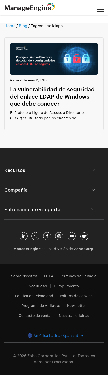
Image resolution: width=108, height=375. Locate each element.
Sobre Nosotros (24, 276)
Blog (23, 26)
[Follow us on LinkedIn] (24, 236)
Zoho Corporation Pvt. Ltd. (52, 356)
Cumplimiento (66, 286)
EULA (48, 276)
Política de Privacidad (34, 296)
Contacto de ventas (35, 315)
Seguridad (38, 286)
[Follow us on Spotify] (84, 236)
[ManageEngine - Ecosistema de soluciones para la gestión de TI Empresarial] (30, 10)
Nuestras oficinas (74, 315)
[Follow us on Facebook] (47, 236)
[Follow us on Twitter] (35, 236)
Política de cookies (76, 296)
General (16, 80)
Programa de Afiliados (41, 305)
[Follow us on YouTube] (72, 236)
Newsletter (76, 305)
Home (10, 26)
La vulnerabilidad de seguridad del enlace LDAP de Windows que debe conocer (52, 96)
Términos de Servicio (78, 276)
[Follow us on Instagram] (59, 236)
